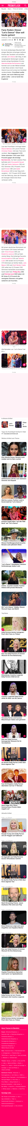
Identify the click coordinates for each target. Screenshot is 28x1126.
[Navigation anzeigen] (2, 5)
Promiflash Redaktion (19, 37)
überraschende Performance (11, 63)
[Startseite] (14, 5)
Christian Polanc (6, 151)
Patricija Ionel (9, 274)
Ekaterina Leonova (7, 254)
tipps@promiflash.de (11, 433)
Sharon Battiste (6, 149)
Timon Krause (9, 252)
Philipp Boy (17, 272)
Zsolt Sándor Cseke (19, 265)
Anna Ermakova (6, 258)
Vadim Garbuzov (13, 164)
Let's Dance (11, 57)
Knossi (7, 169)
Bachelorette (5, 160)
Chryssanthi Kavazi (17, 162)
